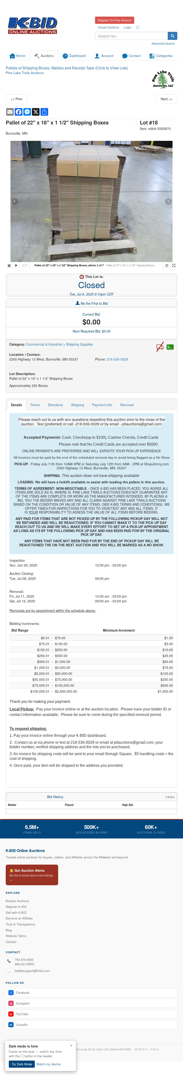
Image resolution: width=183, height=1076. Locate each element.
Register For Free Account (115, 20)
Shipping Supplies (79, 344)
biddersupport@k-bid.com (32, 970)
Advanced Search (163, 43)
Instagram (20, 1003)
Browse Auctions (17, 901)
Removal (127, 404)
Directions (55, 404)
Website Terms (16, 935)
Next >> (167, 98)
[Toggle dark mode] (138, 27)
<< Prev (16, 98)
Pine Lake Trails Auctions (25, 72)
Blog (9, 930)
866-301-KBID (24, 964)
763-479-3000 (24, 959)
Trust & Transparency (20, 924)
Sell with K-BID (16, 912)
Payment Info (102, 404)
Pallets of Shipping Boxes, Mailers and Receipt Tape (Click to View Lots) (67, 68)
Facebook (20, 992)
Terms (35, 404)
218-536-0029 (117, 359)
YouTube (19, 1014)
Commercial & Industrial (44, 344)
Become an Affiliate (19, 918)
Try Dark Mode (22, 1064)
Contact (11, 941)
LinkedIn (19, 1024)
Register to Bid (16, 906)
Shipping (77, 404)
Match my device (49, 1064)
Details (16, 404)
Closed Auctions (108, 27)
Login (127, 27)
